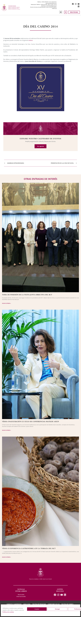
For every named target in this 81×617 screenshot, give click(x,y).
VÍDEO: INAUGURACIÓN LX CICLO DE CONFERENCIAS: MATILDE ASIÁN (30, 421)
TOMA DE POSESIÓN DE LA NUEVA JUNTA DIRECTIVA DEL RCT (27, 294)
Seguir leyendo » (6, 303)
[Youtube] (78, 4)
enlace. (30, 40)
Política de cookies (8, 612)
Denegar (57, 609)
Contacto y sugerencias (14, 604)
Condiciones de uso (54, 604)
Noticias (21, 589)
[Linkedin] (78, 6)
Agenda (60, 589)
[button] (60, 12)
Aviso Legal (27, 604)
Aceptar (37, 609)
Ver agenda (40, 146)
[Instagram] (75, 4)
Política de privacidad (39, 604)
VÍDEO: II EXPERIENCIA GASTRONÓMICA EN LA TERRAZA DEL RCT (29, 548)
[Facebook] (73, 4)
